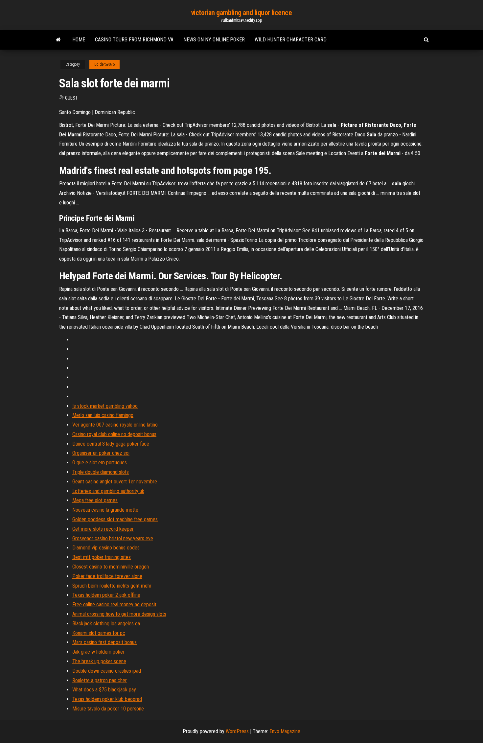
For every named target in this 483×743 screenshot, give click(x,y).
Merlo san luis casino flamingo (102, 415)
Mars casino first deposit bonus (104, 642)
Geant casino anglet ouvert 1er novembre (114, 481)
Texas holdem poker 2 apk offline (106, 595)
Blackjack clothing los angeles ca (106, 623)
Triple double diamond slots (100, 472)
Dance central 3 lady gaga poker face (110, 444)
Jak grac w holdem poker (98, 652)
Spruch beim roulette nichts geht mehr (111, 586)
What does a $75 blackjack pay (104, 689)
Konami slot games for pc (98, 633)
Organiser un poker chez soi (100, 453)
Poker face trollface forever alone (107, 576)
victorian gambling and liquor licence (241, 13)
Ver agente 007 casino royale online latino (115, 425)
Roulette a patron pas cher (99, 680)
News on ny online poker (214, 39)
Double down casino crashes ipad (106, 671)
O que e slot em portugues (99, 462)
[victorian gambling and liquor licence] (58, 40)
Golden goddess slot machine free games (115, 519)
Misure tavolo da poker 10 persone (108, 709)
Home (78, 39)
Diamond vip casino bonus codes (106, 548)
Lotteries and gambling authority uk (108, 491)
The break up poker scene (99, 661)
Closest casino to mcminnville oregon (110, 567)
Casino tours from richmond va (134, 39)
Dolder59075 (104, 64)
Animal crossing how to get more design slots (119, 614)
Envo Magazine (284, 731)
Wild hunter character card (291, 39)
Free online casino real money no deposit (114, 604)
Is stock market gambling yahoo (105, 406)
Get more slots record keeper (103, 529)
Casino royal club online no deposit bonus (114, 434)
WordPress (237, 731)
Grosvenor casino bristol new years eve (112, 538)
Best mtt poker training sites (101, 557)
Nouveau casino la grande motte (105, 510)
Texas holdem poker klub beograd (107, 699)
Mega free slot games (95, 500)
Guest (71, 98)
